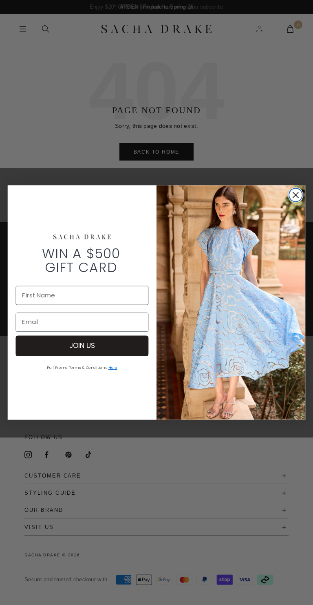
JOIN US (82, 345)
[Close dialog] (295, 195)
